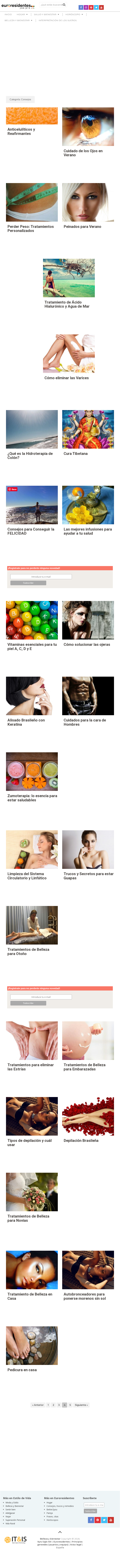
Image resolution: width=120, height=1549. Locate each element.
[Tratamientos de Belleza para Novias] (32, 1193)
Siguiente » (81, 1405)
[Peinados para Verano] (88, 203)
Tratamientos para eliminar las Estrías (30, 1067)
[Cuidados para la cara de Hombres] (88, 697)
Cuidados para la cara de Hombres (85, 722)
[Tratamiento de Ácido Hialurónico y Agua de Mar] (69, 279)
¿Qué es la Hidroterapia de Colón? (30, 455)
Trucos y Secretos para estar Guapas (89, 876)
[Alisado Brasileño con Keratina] (32, 697)
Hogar (49, 1502)
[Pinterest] (91, 7)
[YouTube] (101, 7)
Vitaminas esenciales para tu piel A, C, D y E (32, 646)
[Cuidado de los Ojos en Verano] (88, 128)
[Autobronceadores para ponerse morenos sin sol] (88, 1271)
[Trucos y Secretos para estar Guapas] (88, 851)
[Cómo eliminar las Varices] (69, 355)
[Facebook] (81, 7)
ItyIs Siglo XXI (44, 1541)
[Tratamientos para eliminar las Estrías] (32, 1042)
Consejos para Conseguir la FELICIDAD (30, 531)
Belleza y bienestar (50, 1539)
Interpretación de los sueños (58, 20)
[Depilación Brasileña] (88, 1117)
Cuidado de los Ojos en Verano (83, 153)
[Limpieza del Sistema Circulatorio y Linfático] (32, 851)
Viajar (8, 1516)
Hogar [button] (21, 14)
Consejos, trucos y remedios (60, 1506)
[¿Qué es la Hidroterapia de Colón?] (32, 430)
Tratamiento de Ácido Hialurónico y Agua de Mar (67, 304)
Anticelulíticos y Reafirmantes (21, 131)
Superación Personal (15, 1520)
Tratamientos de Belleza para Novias (28, 1218)
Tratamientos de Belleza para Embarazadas (85, 1067)
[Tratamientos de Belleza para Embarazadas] (88, 1042)
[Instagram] (86, 7)
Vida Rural (10, 1523)
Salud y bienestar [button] (45, 14)
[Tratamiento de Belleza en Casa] (32, 1271)
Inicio (8, 14)
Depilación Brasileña (81, 1140)
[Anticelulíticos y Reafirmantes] (32, 117)
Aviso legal (75, 1544)
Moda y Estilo (12, 1502)
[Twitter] (96, 7)
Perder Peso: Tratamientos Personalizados (30, 228)
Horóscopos (52, 1520)
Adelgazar (10, 1513)
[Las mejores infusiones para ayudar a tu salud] (88, 506)
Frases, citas (52, 1516)
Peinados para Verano (82, 226)
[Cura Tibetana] (88, 430)
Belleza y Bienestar (15, 1506)
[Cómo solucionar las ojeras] (88, 621)
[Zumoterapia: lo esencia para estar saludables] (32, 773)
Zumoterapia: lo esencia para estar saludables (32, 798)
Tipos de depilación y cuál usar (29, 1142)
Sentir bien (11, 1509)
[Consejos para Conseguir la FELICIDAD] (32, 506)
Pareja (50, 1513)
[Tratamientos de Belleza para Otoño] (32, 926)
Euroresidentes (61, 1541)
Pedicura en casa (22, 1370)
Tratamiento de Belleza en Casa (29, 1296)
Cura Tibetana (76, 453)
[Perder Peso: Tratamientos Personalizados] (32, 203)
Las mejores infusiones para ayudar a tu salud (88, 531)
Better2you (52, 1509)
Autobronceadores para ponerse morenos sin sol (85, 1296)
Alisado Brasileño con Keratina (26, 722)
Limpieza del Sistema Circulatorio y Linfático (27, 876)
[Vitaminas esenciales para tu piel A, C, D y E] (32, 621)
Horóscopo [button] (72, 14)
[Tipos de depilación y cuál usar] (32, 1117)
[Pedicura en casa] (32, 1347)
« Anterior (38, 1405)
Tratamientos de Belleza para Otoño (28, 951)
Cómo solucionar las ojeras (87, 644)
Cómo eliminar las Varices (66, 378)
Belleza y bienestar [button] (17, 20)
